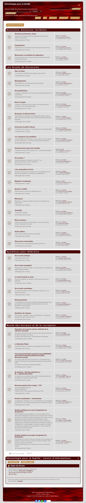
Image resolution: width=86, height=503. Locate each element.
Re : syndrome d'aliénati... (65, 117)
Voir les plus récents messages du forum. (20, 472)
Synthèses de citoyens (23, 313)
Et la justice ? (20, 158)
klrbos (63, 181)
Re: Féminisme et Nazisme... (65, 140)
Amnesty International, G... (65, 161)
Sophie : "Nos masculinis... (65, 420)
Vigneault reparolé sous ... (65, 258)
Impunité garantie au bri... (64, 280)
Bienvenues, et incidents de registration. (29, 55)
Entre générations (21, 90)
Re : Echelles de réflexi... (64, 291)
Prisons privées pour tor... (65, 73)
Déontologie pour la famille (17, 4)
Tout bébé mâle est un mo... (65, 94)
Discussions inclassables (24, 241)
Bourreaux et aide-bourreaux (25, 113)
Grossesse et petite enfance (25, 127)
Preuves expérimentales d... (65, 83)
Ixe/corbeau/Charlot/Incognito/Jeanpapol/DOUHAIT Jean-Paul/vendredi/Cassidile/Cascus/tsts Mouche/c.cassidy (33, 355)
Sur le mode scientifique (23, 288)
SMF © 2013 (42, 492)
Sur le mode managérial (23, 265)
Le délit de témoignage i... (64, 172)
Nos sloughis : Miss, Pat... (65, 376)
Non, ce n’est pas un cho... (65, 182)
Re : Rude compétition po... (65, 442)
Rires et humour (20, 220)
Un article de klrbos (63, 58)
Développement (20, 81)
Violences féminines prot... (65, 346)
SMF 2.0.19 (35, 492)
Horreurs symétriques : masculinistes (28, 398)
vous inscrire (34, 9)
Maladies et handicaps (23, 181)
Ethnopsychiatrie (21, 300)
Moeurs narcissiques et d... (65, 401)
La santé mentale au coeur (24, 277)
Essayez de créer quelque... (65, 191)
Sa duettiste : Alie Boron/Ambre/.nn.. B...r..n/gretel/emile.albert (28, 373)
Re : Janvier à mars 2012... (65, 360)
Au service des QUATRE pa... (66, 212)
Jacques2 (20, 481)
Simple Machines (49, 492)
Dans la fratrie (20, 71)
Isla (63, 149)
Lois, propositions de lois (24, 169)
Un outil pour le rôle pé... (64, 37)
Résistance (19, 199)
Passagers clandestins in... (65, 129)
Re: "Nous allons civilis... (64, 334)
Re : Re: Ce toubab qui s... (65, 389)
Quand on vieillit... (21, 189)
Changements (20, 45)
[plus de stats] (12, 474)
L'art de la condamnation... (65, 105)
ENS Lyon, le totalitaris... (64, 243)
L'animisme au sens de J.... (65, 268)
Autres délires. (20, 231)
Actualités (18, 210)
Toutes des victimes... (64, 223)
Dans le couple (20, 102)
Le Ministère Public (22, 344)
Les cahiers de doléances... (65, 316)
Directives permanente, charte (25, 34)
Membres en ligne (27, 462)
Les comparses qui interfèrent (25, 137)
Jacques (64, 35)
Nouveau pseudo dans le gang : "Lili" (28, 385)
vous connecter (23, 9)
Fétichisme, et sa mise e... (65, 150)
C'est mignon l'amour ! (64, 234)
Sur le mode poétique (22, 255)
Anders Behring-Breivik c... (65, 304)
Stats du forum (13, 462)
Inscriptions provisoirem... (65, 47)
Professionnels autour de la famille (27, 148)
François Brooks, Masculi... (65, 202)
